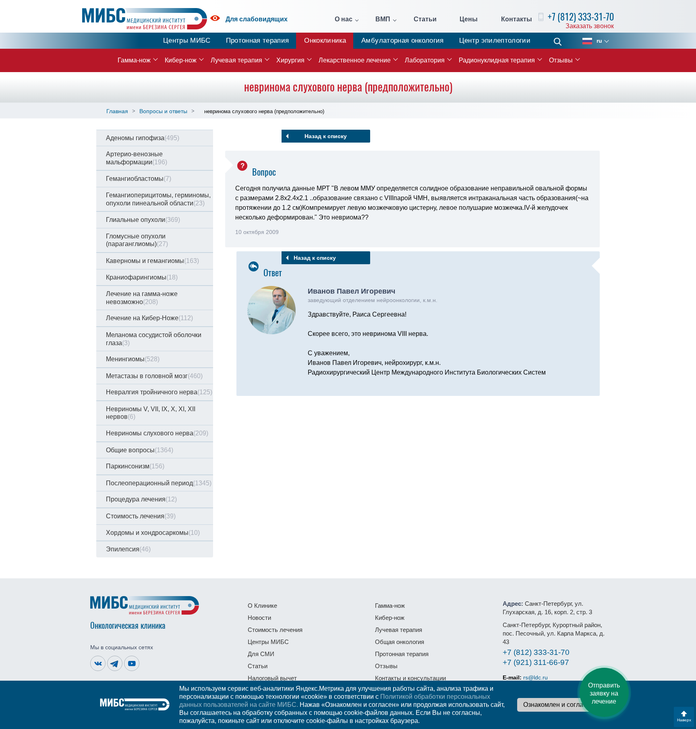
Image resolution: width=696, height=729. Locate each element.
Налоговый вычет (272, 678)
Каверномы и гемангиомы (152, 260)
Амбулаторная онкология (402, 40)
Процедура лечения (141, 499)
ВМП (382, 19)
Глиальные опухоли (143, 219)
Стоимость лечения (141, 516)
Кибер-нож (181, 60)
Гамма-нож (134, 60)
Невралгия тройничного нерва (159, 392)
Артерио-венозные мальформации (136, 158)
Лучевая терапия (236, 60)
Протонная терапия (257, 40)
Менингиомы (133, 359)
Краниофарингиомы (142, 277)
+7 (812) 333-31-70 (581, 16)
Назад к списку (325, 136)
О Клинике (262, 605)
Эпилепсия (128, 549)
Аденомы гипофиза (142, 138)
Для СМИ (261, 653)
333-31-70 (536, 652)
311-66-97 (536, 662)
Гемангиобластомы (138, 178)
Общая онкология (399, 641)
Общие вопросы (139, 450)
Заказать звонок (590, 26)
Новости (259, 617)
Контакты (516, 19)
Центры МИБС (187, 40)
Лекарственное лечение (355, 60)
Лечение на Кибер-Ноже (149, 318)
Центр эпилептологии (494, 40)
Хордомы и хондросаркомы (153, 532)
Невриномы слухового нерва (157, 433)
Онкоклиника (325, 40)
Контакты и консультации (410, 678)
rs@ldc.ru (535, 677)
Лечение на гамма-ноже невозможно (142, 297)
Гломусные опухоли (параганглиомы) (137, 240)
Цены (469, 19)
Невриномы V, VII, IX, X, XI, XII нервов (150, 413)
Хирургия (290, 60)
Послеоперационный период (158, 483)
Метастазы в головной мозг (154, 376)
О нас (343, 19)
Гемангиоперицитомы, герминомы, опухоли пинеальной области (158, 199)
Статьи (425, 19)
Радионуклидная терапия (497, 60)
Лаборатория (425, 60)
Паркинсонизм (135, 466)
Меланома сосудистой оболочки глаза (153, 338)
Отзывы (561, 60)
